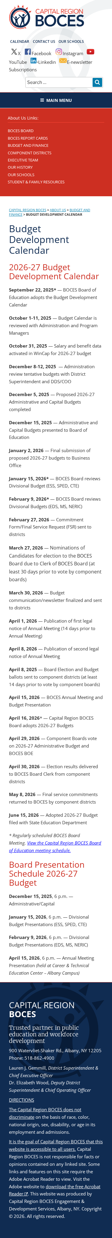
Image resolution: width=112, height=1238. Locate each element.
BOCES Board (20, 130)
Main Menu (59, 100)
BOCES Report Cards (28, 138)
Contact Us (44, 41)
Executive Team (23, 160)
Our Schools (71, 41)
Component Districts (29, 152)
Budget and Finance (28, 145)
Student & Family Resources (36, 182)
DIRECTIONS (21, 1100)
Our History (20, 167)
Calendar (19, 41)
